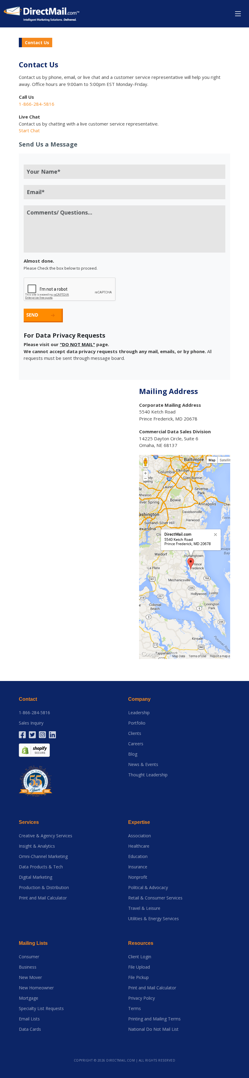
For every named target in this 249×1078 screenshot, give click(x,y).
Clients (134, 733)
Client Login (139, 957)
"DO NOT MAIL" (77, 344)
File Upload (139, 967)
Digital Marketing (35, 877)
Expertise (139, 822)
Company (139, 699)
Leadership (139, 713)
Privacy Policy (141, 998)
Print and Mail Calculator (43, 898)
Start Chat (29, 130)
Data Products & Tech (41, 867)
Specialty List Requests (41, 1008)
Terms (134, 1008)
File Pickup (138, 977)
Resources (140, 943)
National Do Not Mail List (153, 1029)
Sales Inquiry (31, 723)
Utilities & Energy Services (153, 919)
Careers (135, 744)
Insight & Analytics (37, 846)
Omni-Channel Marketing (43, 856)
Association (139, 836)
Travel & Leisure (144, 908)
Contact (28, 699)
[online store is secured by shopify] (34, 750)
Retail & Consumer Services (155, 898)
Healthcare (138, 846)
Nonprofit (137, 877)
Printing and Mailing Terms (154, 1019)
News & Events (143, 764)
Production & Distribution (44, 887)
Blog (132, 754)
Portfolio (136, 723)
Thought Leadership (148, 775)
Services (29, 822)
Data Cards (30, 1029)
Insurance (137, 867)
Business (27, 967)
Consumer (29, 957)
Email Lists (29, 1019)
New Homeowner (36, 988)
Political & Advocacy (148, 887)
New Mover (30, 977)
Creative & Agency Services (45, 836)
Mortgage (28, 998)
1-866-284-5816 (34, 713)
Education (138, 856)
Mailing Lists (33, 943)
